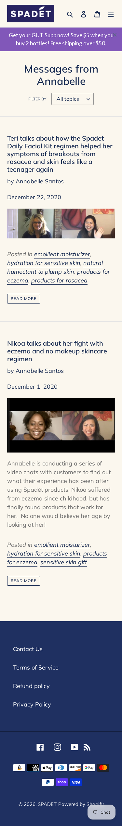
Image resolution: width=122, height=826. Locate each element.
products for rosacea (59, 280)
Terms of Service (36, 667)
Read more (23, 298)
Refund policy (31, 686)
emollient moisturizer (62, 254)
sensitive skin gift (63, 562)
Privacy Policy (32, 704)
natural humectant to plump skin (55, 267)
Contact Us (28, 649)
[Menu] (111, 13)
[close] (115, 34)
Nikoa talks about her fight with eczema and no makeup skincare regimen (57, 351)
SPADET (47, 804)
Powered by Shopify (81, 804)
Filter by (37, 99)
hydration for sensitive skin (43, 263)
